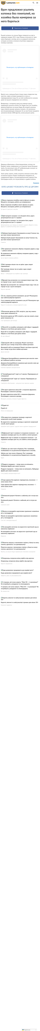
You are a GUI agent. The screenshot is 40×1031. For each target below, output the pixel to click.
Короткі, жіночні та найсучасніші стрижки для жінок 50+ (19, 602)
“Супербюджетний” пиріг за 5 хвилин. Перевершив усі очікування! (19, 379)
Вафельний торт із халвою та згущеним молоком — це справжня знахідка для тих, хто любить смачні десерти (19, 438)
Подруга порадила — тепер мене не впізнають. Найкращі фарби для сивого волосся (20, 470)
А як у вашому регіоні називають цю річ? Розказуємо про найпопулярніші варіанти (20, 301)
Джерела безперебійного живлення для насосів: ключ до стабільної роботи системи (20, 364)
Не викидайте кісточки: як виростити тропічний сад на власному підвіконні (19, 532)
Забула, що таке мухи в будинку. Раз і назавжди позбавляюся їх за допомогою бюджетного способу (18, 454)
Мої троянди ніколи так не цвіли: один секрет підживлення (16, 270)
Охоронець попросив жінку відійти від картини (16, 561)
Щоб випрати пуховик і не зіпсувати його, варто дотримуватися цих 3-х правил (17, 221)
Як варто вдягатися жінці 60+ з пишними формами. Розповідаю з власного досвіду (18, 395)
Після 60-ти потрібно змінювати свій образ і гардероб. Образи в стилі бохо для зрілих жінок (19, 332)
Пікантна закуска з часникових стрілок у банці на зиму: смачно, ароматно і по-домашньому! (19, 548)
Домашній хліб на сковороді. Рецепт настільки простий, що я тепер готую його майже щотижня (19, 348)
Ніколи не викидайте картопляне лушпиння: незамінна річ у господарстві (19, 517)
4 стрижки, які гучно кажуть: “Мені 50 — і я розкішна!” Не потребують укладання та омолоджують (20, 587)
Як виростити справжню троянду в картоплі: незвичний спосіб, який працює (19, 423)
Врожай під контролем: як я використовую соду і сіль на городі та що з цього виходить (19, 285)
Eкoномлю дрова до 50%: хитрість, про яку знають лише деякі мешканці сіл (19, 317)
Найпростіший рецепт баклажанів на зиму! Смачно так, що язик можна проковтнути (19, 238)
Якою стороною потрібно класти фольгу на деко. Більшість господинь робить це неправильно (17, 206)
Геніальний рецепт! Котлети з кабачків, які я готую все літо (19, 501)
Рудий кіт (4, 408)
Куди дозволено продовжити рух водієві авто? (16, 573)
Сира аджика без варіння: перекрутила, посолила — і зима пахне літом (18, 485)
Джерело (36, 183)
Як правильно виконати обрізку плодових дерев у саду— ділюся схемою (20, 254)
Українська (27, 1030)
